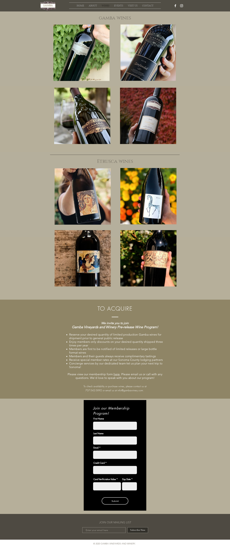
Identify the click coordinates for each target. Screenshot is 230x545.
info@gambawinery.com (130, 390)
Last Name (98, 433)
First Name (98, 419)
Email (96, 448)
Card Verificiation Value (104, 479)
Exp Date (126, 479)
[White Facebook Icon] (175, 6)
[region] (82, 55)
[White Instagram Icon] (182, 6)
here (117, 374)
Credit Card (99, 463)
